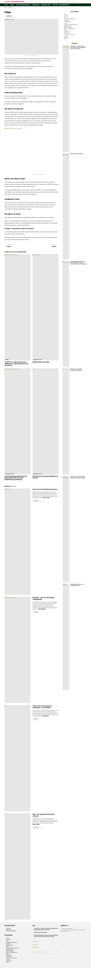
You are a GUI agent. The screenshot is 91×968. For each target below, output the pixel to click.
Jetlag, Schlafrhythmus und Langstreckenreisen (77, 585)
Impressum (8, 929)
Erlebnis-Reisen (67, 21)
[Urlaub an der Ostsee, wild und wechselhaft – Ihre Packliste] (17, 758)
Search (85, 1)
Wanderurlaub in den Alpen (41, 362)
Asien (65, 17)
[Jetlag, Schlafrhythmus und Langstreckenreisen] (66, 637)
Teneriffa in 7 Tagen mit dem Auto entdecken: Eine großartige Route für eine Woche (16, 363)
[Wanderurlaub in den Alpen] (45, 307)
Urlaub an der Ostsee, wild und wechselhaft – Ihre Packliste (42, 706)
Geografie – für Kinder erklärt (61, 4)
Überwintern (35, 4)
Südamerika (67, 33)
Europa (14, 486)
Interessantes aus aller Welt (70, 24)
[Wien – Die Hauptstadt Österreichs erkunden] (17, 866)
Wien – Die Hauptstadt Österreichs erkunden (44, 815)
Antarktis (66, 16)
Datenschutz (36, 947)
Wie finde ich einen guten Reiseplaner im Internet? (45, 477)
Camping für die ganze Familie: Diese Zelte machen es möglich (77, 477)
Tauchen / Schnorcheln (69, 34)
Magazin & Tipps (46, 4)
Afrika (65, 14)
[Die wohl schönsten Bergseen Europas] (17, 541)
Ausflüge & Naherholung (23, 4)
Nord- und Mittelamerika (69, 28)
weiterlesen (46, 497)
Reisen (12, 4)
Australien (66, 20)
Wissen (65, 38)
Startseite (8, 928)
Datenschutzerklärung (11, 930)
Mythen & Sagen (68, 27)
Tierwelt (66, 35)
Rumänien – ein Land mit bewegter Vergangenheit (43, 598)
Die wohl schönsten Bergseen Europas (45, 489)
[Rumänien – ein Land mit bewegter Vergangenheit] (17, 650)
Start (6, 4)
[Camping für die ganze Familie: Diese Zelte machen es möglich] (66, 529)
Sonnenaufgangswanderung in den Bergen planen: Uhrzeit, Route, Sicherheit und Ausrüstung (16, 477)
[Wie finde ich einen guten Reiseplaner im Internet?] (45, 421)
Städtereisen (67, 31)
